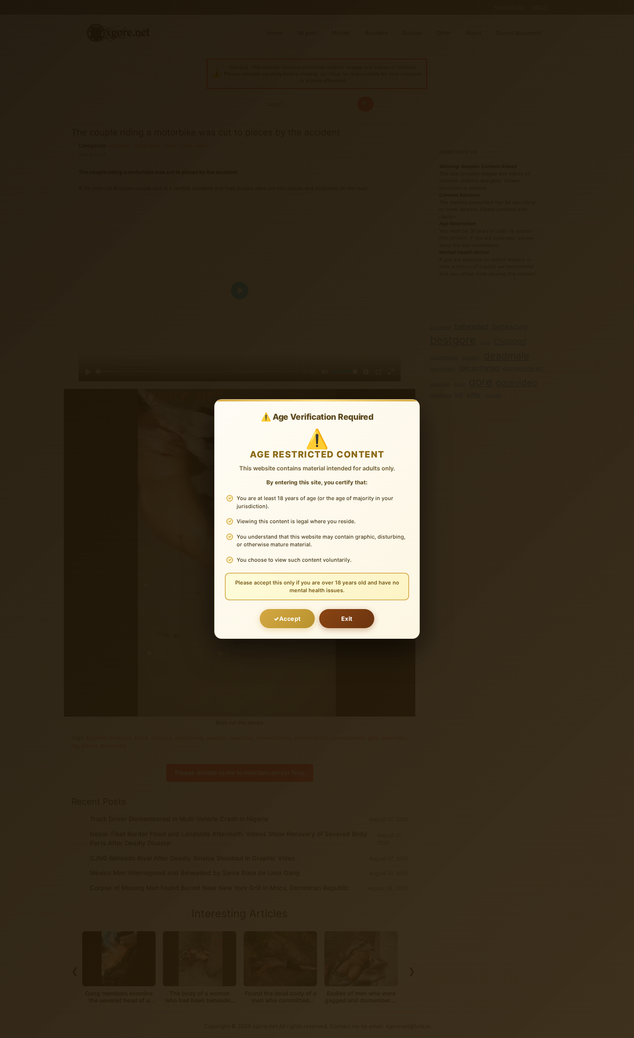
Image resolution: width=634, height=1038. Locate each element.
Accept (290, 618)
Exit (347, 618)
